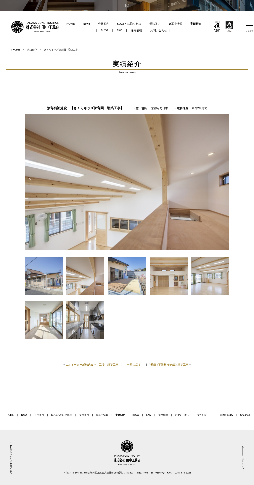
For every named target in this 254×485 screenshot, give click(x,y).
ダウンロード (204, 414)
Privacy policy (226, 414)
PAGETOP (243, 463)
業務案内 (154, 23)
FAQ (119, 30)
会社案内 (103, 23)
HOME (70, 23)
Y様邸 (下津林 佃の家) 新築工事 (169, 364)
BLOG (104, 30)
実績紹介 (195, 24)
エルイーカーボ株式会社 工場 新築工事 (91, 364)
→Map (128, 472)
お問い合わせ (158, 30)
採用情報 (136, 30)
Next (224, 177)
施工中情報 (175, 23)
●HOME (15, 49)
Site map (245, 414)
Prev (29, 177)
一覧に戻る (134, 364)
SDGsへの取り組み (129, 23)
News (86, 23)
